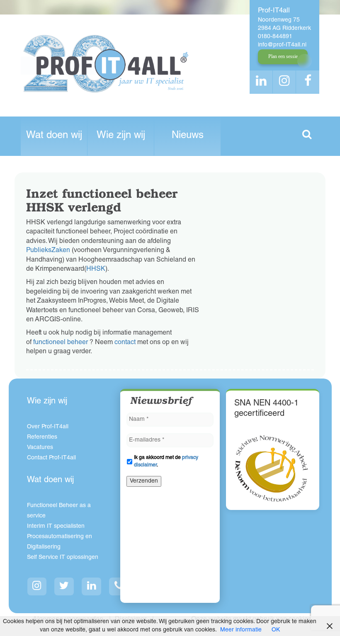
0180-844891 (275, 37)
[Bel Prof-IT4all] (119, 586)
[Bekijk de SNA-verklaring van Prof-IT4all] (271, 468)
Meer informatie (241, 630)
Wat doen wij (54, 136)
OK (276, 630)
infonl (282, 45)
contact (125, 343)
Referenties (42, 437)
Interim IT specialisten (56, 526)
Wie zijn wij (121, 136)
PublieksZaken (48, 251)
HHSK (95, 269)
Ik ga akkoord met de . (166, 461)
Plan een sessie (283, 56)
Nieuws (188, 136)
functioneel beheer (60, 343)
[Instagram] (37, 586)
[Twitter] (64, 586)
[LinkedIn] (92, 586)
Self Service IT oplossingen (62, 558)
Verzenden (144, 481)
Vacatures (40, 448)
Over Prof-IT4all (47, 427)
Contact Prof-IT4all (51, 458)
